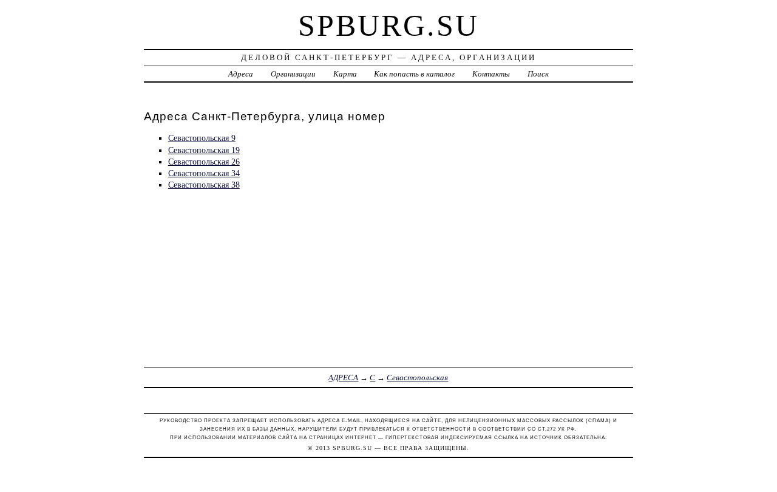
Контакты (491, 73)
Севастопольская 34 (204, 173)
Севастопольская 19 (204, 150)
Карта (345, 73)
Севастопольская (417, 377)
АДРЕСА (343, 377)
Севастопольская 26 (204, 161)
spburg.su (388, 26)
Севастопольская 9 (202, 138)
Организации (293, 73)
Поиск (538, 73)
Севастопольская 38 (204, 185)
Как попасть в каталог (414, 73)
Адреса (240, 73)
